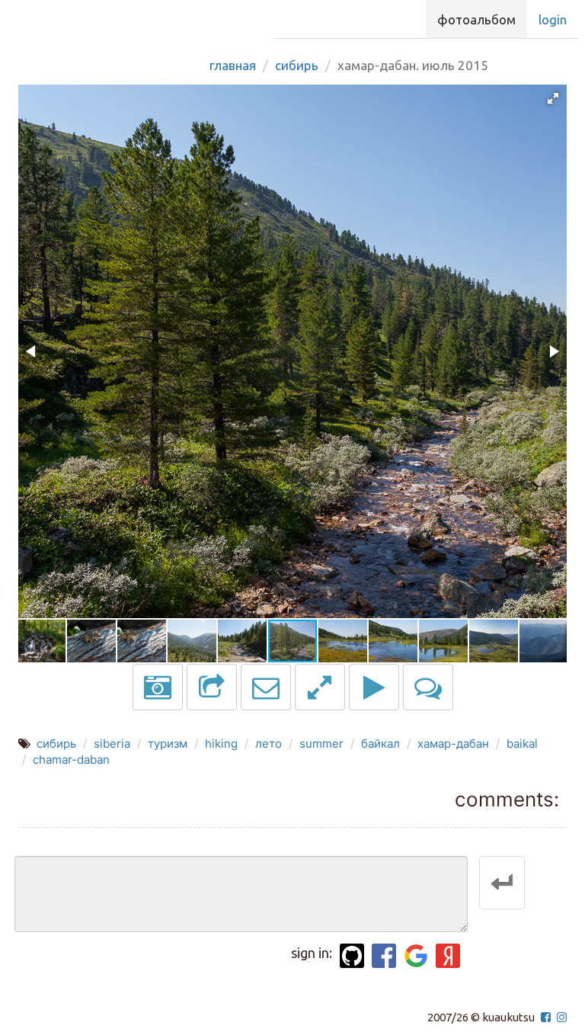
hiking (221, 743)
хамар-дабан (453, 743)
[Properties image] (158, 687)
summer (321, 743)
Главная (232, 65)
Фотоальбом (476, 19)
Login (553, 19)
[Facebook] (384, 956)
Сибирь (296, 65)
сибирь (56, 743)
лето (268, 743)
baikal (522, 743)
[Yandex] (448, 956)
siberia (112, 743)
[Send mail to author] (266, 687)
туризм (167, 743)
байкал (380, 743)
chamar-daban (71, 759)
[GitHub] (352, 956)
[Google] (416, 956)
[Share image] (212, 687)
